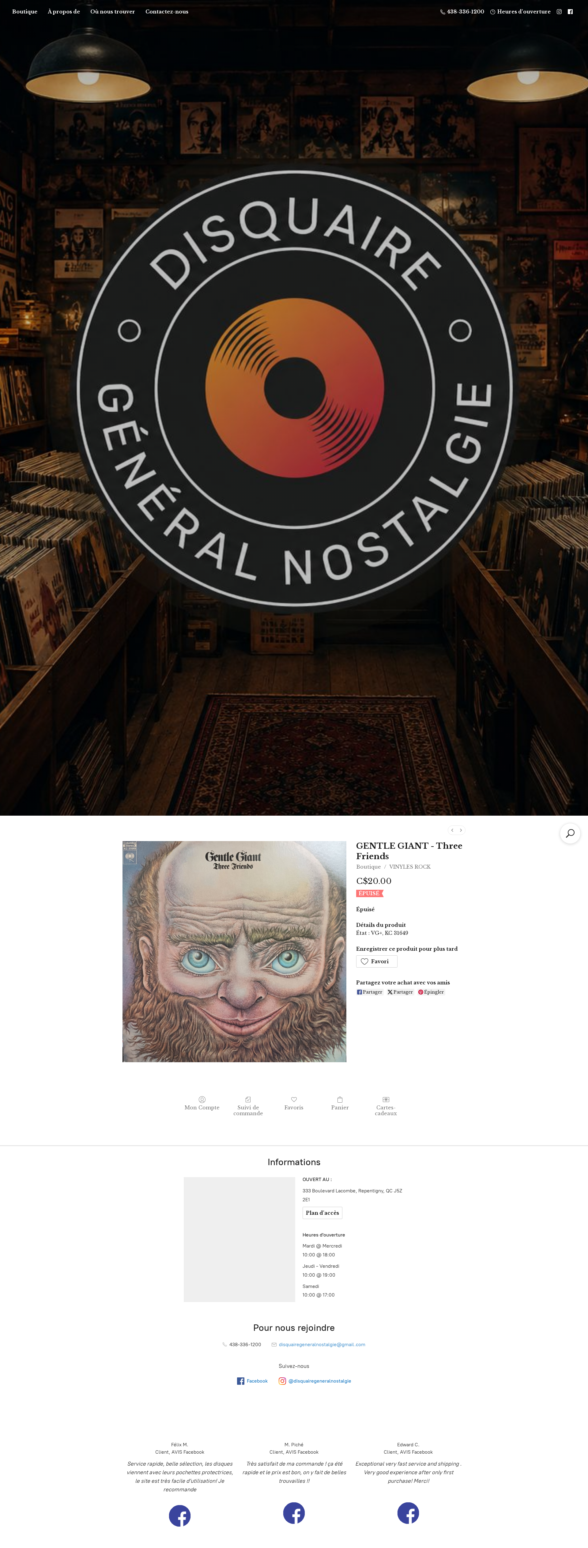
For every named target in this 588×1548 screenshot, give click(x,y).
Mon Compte (202, 1107)
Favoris (294, 1107)
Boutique (24, 12)
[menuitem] (452, 830)
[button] (377, 961)
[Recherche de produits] (570, 833)
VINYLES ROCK (410, 867)
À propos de (64, 12)
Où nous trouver (112, 12)
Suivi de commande (248, 1110)
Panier (340, 1107)
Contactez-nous (166, 12)
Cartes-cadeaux (386, 1110)
